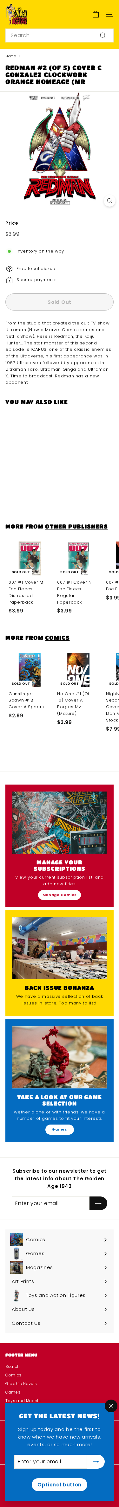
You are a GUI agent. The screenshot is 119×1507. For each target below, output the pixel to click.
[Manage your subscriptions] (59, 823)
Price (11, 223)
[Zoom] (110, 201)
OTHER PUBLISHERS (76, 526)
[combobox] (59, 35)
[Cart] (95, 14)
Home (10, 56)
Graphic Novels (21, 1383)
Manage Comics (59, 894)
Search (12, 1366)
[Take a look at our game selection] (59, 1057)
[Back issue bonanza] (59, 948)
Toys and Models (23, 1400)
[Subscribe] (96, 1462)
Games (59, 1129)
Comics (57, 637)
